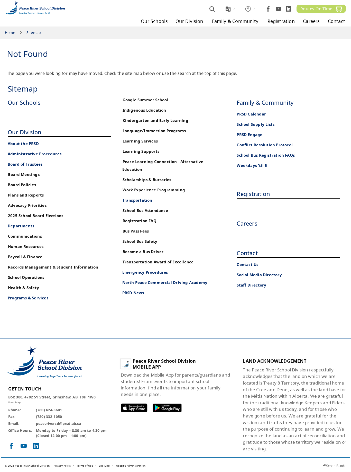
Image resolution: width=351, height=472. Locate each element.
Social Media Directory (259, 275)
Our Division (24, 132)
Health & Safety (23, 287)
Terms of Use (85, 465)
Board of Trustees (25, 164)
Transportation (137, 200)
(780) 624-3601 (49, 409)
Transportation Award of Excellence (158, 262)
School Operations (26, 277)
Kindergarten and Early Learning (155, 120)
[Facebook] (268, 9)
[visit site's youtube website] (24, 446)
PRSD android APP (167, 407)
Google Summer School (145, 100)
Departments (21, 226)
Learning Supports (141, 151)
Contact (247, 253)
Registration (253, 194)
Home (10, 33)
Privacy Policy (62, 465)
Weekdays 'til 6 (252, 165)
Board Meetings (24, 174)
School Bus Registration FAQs (266, 155)
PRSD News (133, 293)
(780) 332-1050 (49, 416)
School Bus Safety (140, 241)
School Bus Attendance (145, 210)
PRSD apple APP (134, 407)
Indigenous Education (144, 110)
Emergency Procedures (145, 272)
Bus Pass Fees (136, 231)
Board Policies (22, 185)
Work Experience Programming (154, 190)
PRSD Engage (249, 134)
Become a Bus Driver (143, 251)
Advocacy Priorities (27, 205)
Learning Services (140, 141)
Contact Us (247, 264)
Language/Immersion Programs (154, 130)
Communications (25, 236)
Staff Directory (251, 285)
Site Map (104, 465)
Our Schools (24, 102)
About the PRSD (23, 143)
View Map (14, 402)
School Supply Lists (255, 124)
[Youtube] (278, 9)
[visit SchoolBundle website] (334, 466)
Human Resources (25, 246)
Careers (247, 223)
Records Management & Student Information (53, 267)
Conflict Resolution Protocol (265, 145)
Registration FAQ (139, 221)
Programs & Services (28, 298)
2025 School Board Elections (35, 215)
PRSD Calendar (251, 114)
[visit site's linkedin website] (36, 446)
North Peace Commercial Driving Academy (165, 282)
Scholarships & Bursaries (147, 179)
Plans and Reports (26, 195)
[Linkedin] (288, 9)
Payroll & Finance (25, 257)
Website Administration (131, 465)
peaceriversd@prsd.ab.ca (58, 423)
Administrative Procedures (34, 154)
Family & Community (265, 102)
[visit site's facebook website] (11, 446)
